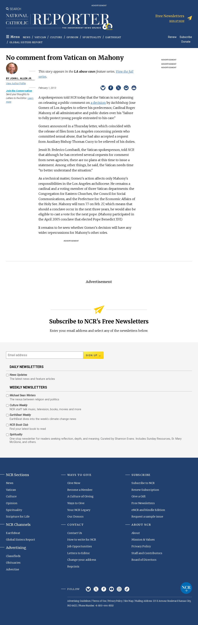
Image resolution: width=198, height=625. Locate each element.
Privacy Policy (141, 546)
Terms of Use (99, 601)
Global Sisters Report (26, 42)
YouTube (111, 589)
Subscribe (186, 37)
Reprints (73, 566)
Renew (172, 37)
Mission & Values (143, 539)
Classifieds (13, 556)
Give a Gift (138, 496)
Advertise (12, 569)
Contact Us (74, 533)
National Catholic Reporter (186, 588)
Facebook (103, 589)
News (26, 37)
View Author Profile (16, 83)
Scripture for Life (18, 516)
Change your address (81, 559)
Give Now (73, 483)
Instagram (119, 589)
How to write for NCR (81, 539)
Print (133, 87)
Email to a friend (126, 87)
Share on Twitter (118, 87)
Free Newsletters (143, 503)
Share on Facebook (110, 87)
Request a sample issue (147, 516)
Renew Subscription (145, 490)
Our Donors (75, 516)
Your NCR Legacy (78, 510)
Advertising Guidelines (78, 601)
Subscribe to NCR (143, 483)
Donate (185, 41)
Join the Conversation (19, 90)
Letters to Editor (78, 553)
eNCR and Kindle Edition (148, 510)
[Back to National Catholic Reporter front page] (59, 22)
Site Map (128, 601)
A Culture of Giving (80, 496)
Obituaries (13, 562)
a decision (98, 103)
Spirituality (92, 37)
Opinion (72, 37)
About (135, 533)
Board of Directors (143, 559)
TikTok (127, 589)
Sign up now (176, 21)
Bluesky (88, 589)
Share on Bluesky (103, 87)
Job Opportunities (79, 546)
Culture (56, 37)
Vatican (40, 37)
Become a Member (80, 490)
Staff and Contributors (146, 553)
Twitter (96, 589)
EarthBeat (113, 37)
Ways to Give (75, 503)
